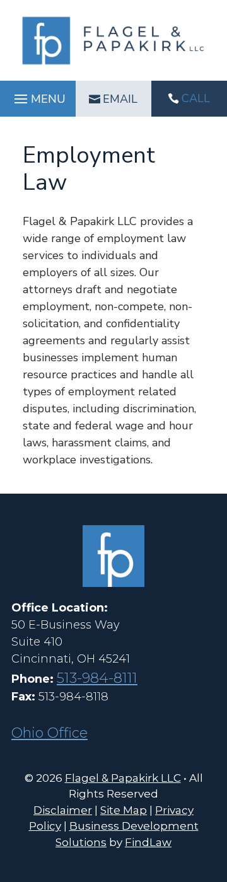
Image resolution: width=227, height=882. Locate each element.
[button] (38, 99)
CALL (196, 98)
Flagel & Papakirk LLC (123, 778)
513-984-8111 (97, 678)
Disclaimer (62, 810)
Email (120, 99)
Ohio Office (49, 732)
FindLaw (148, 842)
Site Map (123, 810)
